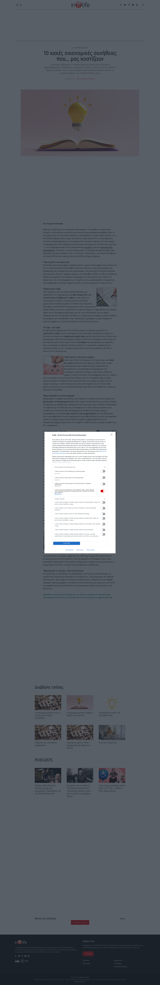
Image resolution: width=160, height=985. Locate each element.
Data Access (80, 550)
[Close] (112, 435)
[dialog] (80, 492)
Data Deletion (70, 550)
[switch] (103, 471)
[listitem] (80, 467)
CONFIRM (66, 543)
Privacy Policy (90, 550)
